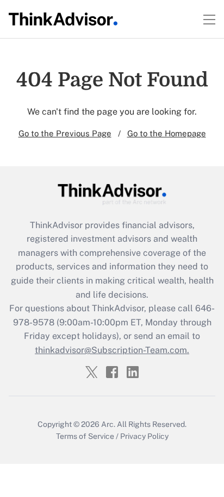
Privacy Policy (144, 436)
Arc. (108, 424)
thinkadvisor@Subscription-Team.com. (112, 350)
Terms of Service (85, 436)
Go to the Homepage (166, 133)
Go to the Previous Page (64, 133)
